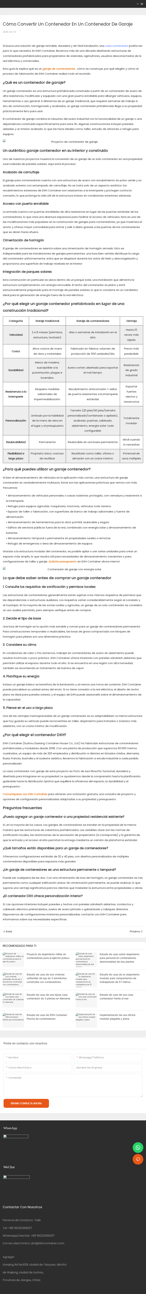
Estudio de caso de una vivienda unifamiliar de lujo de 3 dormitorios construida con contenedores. (47, 978)
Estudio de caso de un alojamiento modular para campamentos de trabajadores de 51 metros (119, 978)
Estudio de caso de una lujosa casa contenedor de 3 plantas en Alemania (48, 996)
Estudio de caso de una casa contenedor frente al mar (116, 996)
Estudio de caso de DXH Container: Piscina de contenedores (47, 1016)
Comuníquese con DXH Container (25, 794)
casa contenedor (116, 46)
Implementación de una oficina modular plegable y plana (117, 1016)
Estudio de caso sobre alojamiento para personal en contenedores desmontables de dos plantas (119, 958)
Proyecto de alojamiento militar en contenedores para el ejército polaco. (48, 956)
